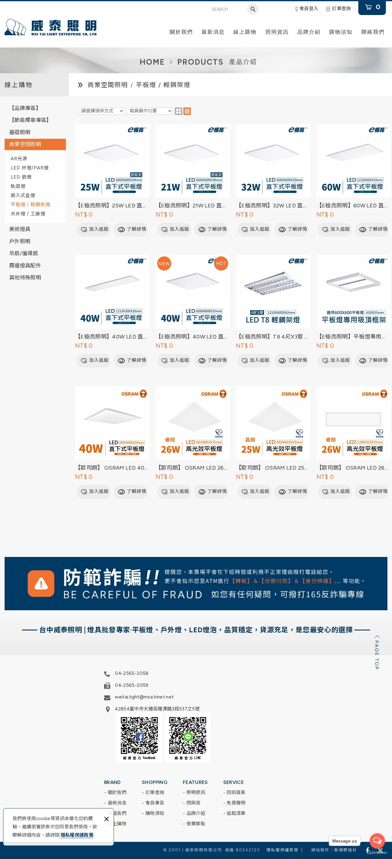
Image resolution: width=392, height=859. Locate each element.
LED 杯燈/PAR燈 (30, 168)
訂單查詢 (341, 8)
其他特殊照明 (25, 277)
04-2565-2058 (131, 673)
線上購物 (117, 824)
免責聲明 (236, 803)
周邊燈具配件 (25, 266)
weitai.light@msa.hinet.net (144, 697)
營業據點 (196, 824)
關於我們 (117, 792)
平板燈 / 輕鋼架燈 (30, 204)
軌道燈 (18, 186)
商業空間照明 (25, 144)
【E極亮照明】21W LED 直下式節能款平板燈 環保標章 (193, 180)
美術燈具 (19, 229)
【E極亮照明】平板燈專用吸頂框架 (353, 311)
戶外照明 (19, 241)
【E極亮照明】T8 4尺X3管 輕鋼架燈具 (273, 311)
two (178, 111)
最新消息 (117, 803)
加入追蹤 (99, 229)
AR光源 (19, 158)
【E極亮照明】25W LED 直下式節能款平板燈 (112, 180)
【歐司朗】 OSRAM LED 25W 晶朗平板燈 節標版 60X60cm (273, 442)
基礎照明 (19, 132)
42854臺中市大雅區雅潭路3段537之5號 (157, 709)
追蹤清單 (236, 813)
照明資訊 (196, 792)
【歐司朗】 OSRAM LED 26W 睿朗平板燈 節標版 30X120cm (353, 442)
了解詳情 (136, 229)
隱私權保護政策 (77, 835)
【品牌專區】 (25, 108)
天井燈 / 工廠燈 (28, 214)
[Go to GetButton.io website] (377, 853)
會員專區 (154, 803)
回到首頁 (236, 792)
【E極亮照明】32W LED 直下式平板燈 (273, 180)
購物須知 (154, 813)
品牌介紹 (196, 813)
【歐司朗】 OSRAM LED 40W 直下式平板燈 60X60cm (112, 442)
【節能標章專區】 (30, 120)
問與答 (194, 803)
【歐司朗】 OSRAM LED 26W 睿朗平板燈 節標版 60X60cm (193, 442)
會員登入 (309, 8)
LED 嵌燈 (21, 177)
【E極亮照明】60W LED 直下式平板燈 (353, 180)
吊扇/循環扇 (23, 253)
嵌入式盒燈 (23, 195)
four (187, 111)
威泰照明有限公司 (50, 27)
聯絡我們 (117, 813)
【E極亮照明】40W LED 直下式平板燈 (112, 311)
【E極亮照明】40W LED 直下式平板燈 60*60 (193, 311)
